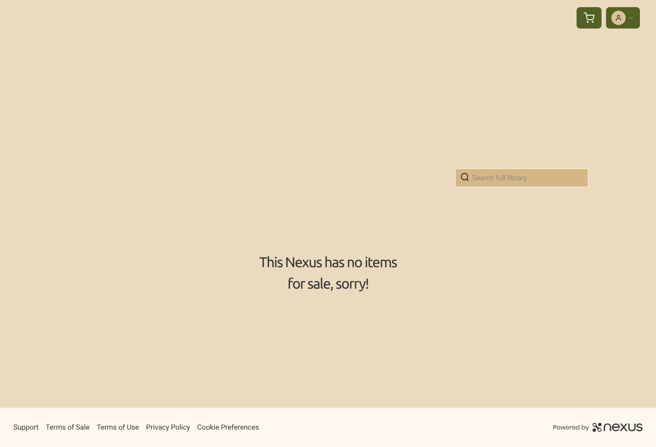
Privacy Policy (168, 427)
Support (25, 427)
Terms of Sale (67, 427)
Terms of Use (118, 427)
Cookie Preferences (228, 427)
